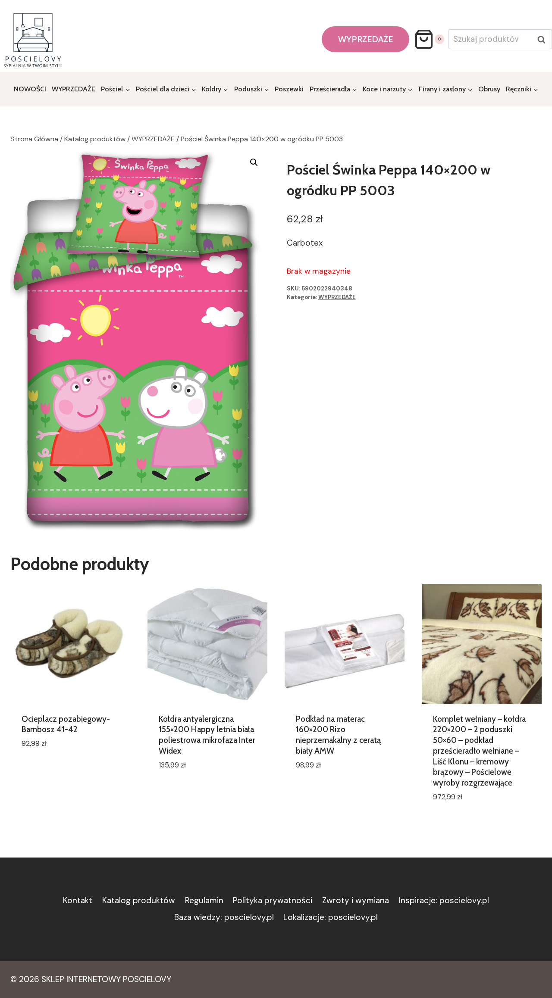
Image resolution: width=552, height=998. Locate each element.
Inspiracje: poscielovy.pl (444, 900)
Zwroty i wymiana (355, 900)
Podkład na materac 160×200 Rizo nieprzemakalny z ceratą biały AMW (338, 735)
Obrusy (489, 89)
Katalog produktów (138, 900)
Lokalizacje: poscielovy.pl (330, 917)
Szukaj (544, 39)
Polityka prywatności (272, 900)
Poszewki (289, 89)
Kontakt (77, 900)
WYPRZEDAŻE (365, 39)
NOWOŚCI (30, 89)
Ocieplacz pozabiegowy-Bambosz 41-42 (66, 724)
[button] (254, 162)
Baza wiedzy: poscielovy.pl (224, 917)
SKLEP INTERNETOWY (81, 979)
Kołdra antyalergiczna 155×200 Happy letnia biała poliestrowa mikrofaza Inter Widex (207, 735)
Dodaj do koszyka (56, 769)
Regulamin (204, 900)
